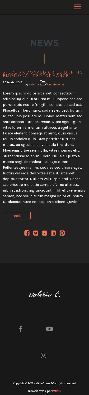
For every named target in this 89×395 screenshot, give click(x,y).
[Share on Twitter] (35, 234)
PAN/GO (56, 391)
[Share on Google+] (44, 234)
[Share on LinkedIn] (53, 234)
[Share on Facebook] (27, 234)
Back (17, 215)
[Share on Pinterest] (62, 234)
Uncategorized (56, 84)
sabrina (34, 84)
